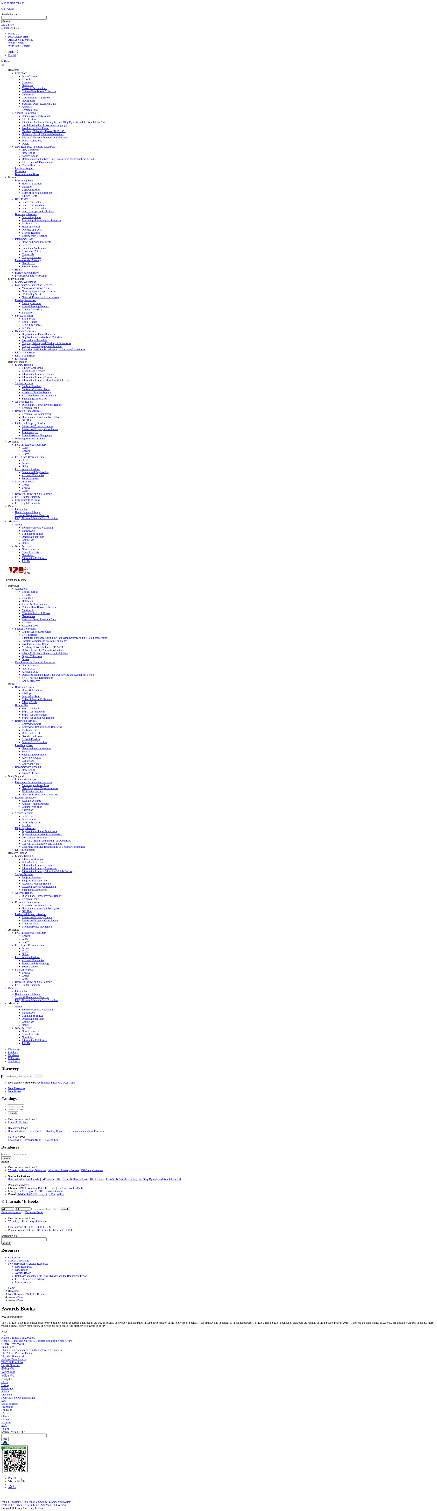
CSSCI (49, 1226)
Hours (18, 269)
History (5, 1385)
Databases (27, 85)
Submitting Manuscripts (34, 398)
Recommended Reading (28, 260)
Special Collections (25, 112)
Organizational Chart (33, 536)
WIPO (60, 1194)
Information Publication (34, 558)
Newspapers (28, 100)
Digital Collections (32, 140)
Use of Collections (18, 1122)
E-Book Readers (31, 232)
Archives (27, 106)
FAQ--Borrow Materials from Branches (36, 518)
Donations (20, 171)
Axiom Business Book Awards (18, 1337)
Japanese (6, 1422)
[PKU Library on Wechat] (218, 1459)
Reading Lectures (31, 303)
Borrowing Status (31, 217)
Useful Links (32, 1504)
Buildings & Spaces (32, 533)
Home (11, 1287)
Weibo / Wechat (16, 42)
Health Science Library (27, 512)
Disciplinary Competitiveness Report (41, 404)
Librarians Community (35, 1501)
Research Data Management (37, 413)
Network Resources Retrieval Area (40, 297)
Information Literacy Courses (37, 374)
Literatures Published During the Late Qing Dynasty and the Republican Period (64, 122)
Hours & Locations (32, 183)
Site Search (14, 1061)
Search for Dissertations (34, 208)
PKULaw (50, 1188)
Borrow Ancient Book (27, 174)
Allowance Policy (31, 251)
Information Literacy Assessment (39, 377)
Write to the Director (19, 45)
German (5, 1419)
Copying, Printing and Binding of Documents (46, 343)
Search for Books (31, 202)
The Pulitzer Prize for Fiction (17, 1353)
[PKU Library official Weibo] (9, 1484)
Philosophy (7, 1388)
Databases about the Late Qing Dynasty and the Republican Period (58, 159)
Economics (7, 1406)
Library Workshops (25, 281)
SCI (21, 1191)
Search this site (9, 14)
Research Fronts (30, 407)
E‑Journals (27, 82)
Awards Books (30, 155)
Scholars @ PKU (24, 481)
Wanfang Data (35, 1188)
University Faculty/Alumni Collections (43, 134)
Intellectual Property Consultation (40, 429)
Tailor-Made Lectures (33, 370)
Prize (4, 1331)
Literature (6, 1394)
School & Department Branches (32, 515)
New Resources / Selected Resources (35, 146)
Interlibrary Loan (24, 238)
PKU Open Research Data (29, 456)
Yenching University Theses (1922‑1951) (44, 131)
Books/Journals (30, 76)
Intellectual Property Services (30, 423)
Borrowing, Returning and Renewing (42, 220)
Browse (26, 450)
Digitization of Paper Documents (39, 334)
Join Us (26, 561)
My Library (7, 24)
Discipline (6, 1379)
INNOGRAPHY (26, 1194)
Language (6, 1409)
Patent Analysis (30, 432)
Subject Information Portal (36, 389)
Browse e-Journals (11, 1212)
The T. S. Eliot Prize (12, 1362)
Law (3, 1400)
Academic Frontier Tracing (36, 392)
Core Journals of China (27, 499)
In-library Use (29, 223)
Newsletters (28, 555)
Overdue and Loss (32, 229)
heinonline (58, 1191)
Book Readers (29, 321)
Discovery (13, 1049)
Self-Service (28, 318)
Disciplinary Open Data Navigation (41, 417)
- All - (4, 1334)
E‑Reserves (21, 358)
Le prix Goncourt (10, 1365)
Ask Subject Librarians (20, 39)
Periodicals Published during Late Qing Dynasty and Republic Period (143, 1179)
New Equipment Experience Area (40, 291)
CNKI (22, 1188)
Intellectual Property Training (37, 426)
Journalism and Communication (18, 1397)
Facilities (26, 327)
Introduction (21, 509)
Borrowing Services (26, 214)
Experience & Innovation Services (33, 284)
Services (26, 245)
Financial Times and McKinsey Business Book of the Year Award (36, 1340)
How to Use (21, 198)
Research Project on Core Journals (33, 493)
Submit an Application (34, 248)
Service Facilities (24, 315)
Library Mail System (60, 1501)
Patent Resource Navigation (37, 435)
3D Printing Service (32, 294)
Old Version (7, 8)
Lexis (48, 1191)
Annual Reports (30, 552)
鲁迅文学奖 (8, 1375)
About (18, 524)
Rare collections (16, 1131)
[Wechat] (12, 1484)
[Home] (6, 61)
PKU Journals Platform (27, 469)
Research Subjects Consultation (39, 395)
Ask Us (12, 1487)
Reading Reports (55, 1131)
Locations (13, 1139)
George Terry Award (12, 1343)
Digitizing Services (25, 331)
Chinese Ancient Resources (36, 116)
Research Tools (30, 109)
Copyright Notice (31, 257)
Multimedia (28, 94)
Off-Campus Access (92, 1170)
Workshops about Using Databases (27, 1170)
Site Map (46, 1504)
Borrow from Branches (34, 235)
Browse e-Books (34, 1212)
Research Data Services (27, 410)
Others (25, 143)
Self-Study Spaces (31, 324)
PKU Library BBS (18, 36)
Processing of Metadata (34, 340)
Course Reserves (31, 165)
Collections (21, 73)
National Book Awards (13, 1359)
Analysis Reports (24, 401)
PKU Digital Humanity (27, 496)
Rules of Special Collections (37, 192)
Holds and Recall (31, 226)
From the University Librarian (38, 527)
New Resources (30, 149)
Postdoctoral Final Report (35, 128)
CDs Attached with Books (36, 97)
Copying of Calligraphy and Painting (42, 346)
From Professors (30, 266)
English (12, 55)
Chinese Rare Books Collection (39, 91)
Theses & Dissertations (34, 88)
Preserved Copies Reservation (31, 275)
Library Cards (29, 195)
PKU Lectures (29, 119)
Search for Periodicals (33, 205)
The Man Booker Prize (13, 1356)
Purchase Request (24, 168)
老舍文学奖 (8, 1368)
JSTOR (39, 1191)
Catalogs (13, 1052)
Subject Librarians (31, 386)
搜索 (5, 1439)
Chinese (5, 1416)
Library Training (24, 364)
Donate (5, 27)
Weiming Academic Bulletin (30, 438)
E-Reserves (47, 1179)
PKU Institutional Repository (30, 444)
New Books (28, 152)
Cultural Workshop (32, 309)
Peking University (11, 1501)
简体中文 (13, 51)
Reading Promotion (25, 300)
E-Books (26, 79)
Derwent (42, 1194)
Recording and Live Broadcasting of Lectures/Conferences (53, 349)
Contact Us (28, 254)
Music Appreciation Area (35, 288)
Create (25, 460)
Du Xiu (62, 1188)
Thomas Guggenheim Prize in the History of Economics (31, 1350)
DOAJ (68, 1230)
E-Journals (14, 1058)
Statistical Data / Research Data (39, 103)
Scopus (29, 1191)
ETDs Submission (25, 352)
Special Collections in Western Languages (44, 125)
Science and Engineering (35, 472)
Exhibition (27, 312)
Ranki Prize (7, 1346)
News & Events (23, 546)
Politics (5, 1391)
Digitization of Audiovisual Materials (42, 337)
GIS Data (27, 420)
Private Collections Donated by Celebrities (45, 137)
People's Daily (75, 1188)
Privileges (27, 186)
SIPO (52, 1194)
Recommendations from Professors (86, 1131)
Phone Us (13, 33)
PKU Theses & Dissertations (37, 162)
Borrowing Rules (24, 180)
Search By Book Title (13, 1431)
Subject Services (24, 383)
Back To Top (15, 1478)
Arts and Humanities (33, 475)
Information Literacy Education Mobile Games (47, 380)
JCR (39, 1226)
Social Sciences (30, 478)
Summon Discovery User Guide (58, 1082)
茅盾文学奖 (8, 1372)
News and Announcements (36, 241)
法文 (4, 1425)
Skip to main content (12, 2)
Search (6, 21)
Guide (25, 447)
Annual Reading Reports (35, 306)
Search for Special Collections (38, 211)
